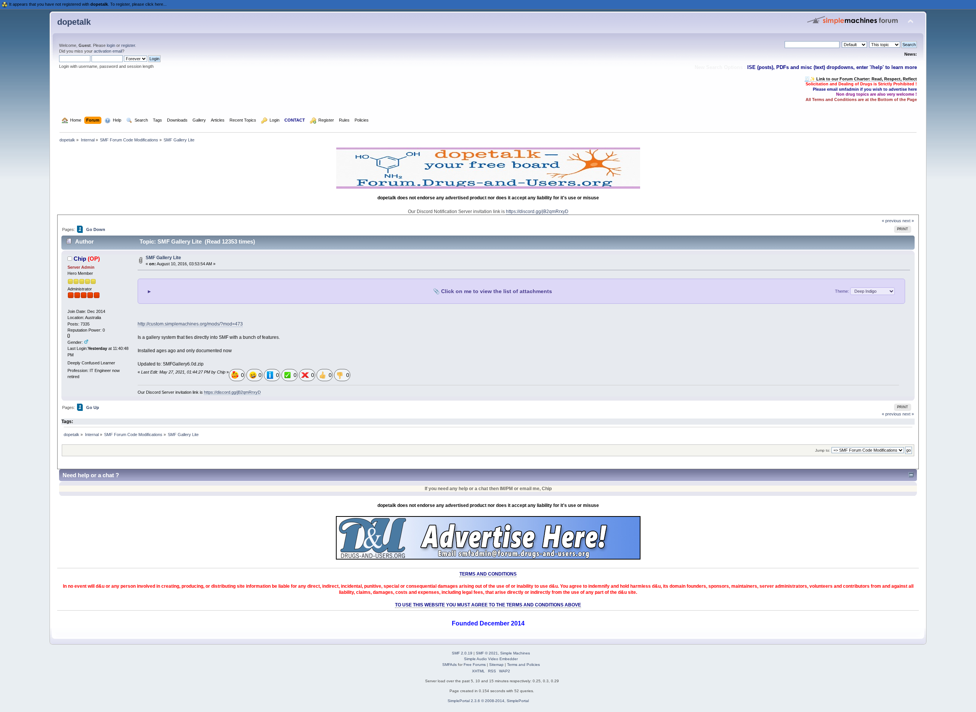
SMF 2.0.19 (462, 653)
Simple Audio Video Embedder (491, 659)
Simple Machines (515, 653)
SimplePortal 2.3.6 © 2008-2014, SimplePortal (488, 701)
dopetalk (74, 22)
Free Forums (475, 664)
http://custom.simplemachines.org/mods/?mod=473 (190, 324)
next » (908, 220)
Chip (80, 258)
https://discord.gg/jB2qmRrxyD (537, 211)
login (111, 45)
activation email (108, 51)
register (128, 45)
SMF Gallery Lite (163, 257)
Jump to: (822, 450)
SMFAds (449, 664)
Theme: (842, 291)
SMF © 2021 (487, 653)
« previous (891, 220)
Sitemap (496, 664)
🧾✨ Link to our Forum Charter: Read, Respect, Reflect (860, 79)
